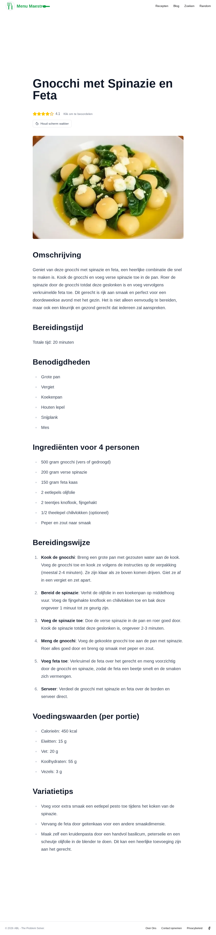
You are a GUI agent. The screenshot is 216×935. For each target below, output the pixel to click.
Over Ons (151, 928)
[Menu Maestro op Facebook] (209, 928)
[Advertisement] (108, 41)
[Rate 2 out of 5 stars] (39, 114)
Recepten (161, 6)
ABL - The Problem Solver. (29, 928)
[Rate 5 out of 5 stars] (52, 114)
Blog (176, 6)
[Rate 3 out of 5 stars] (43, 114)
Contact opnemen (171, 928)
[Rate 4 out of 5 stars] (47, 114)
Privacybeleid (194, 928)
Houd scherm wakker (54, 123)
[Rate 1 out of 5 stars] (35, 114)
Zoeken (189, 6)
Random (205, 6)
